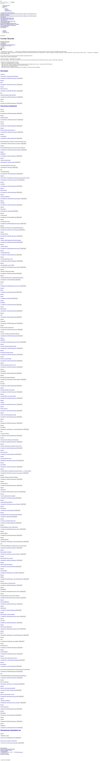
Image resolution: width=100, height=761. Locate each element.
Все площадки (3, 16)
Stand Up (21, 13)
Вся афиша (2, 13)
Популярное (4, 71)
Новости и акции (6, 5)
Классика (15, 13)
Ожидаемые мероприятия (8, 106)
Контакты (7, 9)
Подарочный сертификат (10, 749)
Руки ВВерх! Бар (3, 44)
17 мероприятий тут (11, 44)
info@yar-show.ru (11, 12)
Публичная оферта (4, 751)
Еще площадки (3, 27)
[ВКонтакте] (1, 49)
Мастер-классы (33, 13)
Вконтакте (2, 14)
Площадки (5, 6)
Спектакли (7, 13)
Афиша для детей (26, 13)
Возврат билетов (8, 10)
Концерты (11, 13)
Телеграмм (7, 14)
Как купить (2, 750)
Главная (4, 30)
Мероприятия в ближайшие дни (10, 730)
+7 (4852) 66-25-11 (4, 12)
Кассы (6, 8)
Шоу (18, 13)
